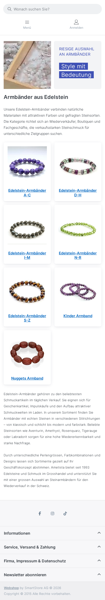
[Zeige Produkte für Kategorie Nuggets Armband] (27, 353)
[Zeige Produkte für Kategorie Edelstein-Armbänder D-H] (78, 165)
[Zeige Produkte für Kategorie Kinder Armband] (78, 291)
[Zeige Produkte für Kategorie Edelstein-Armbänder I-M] (27, 228)
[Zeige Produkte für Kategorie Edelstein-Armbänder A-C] (27, 165)
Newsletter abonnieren (25, 574)
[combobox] (52, 9)
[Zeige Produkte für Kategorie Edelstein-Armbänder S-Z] (27, 291)
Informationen (17, 533)
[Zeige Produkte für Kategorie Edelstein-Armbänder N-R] (78, 228)
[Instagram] (52, 513)
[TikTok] (65, 513)
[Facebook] (40, 513)
